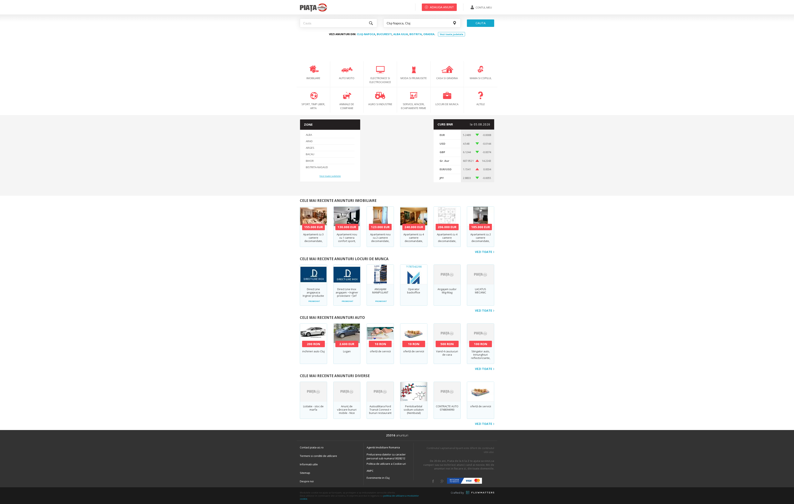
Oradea (428, 34)
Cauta (480, 23)
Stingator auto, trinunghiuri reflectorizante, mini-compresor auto (480, 358)
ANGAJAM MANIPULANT (380, 290)
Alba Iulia (400, 34)
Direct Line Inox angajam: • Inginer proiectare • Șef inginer (347, 294)
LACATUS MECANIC (480, 290)
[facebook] (433, 481)
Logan (347, 351)
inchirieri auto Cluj (313, 351)
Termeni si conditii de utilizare (318, 456)
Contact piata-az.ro (312, 447)
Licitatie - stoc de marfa (313, 408)
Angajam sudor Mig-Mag (447, 290)
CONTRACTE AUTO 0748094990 (447, 408)
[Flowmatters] (480, 492)
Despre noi (307, 481)
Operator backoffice (413, 290)
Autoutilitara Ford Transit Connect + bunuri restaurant (380, 410)
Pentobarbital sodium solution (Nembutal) (414, 410)
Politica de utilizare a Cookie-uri (386, 464)
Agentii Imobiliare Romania (383, 447)
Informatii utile (309, 464)
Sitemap (305, 473)
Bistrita (415, 34)
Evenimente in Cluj (378, 478)
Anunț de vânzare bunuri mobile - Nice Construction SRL (346, 411)
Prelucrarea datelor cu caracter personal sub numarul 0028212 (386, 456)
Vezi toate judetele (451, 34)
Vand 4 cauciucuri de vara (447, 353)
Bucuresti (384, 34)
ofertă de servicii (380, 351)
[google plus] (442, 481)
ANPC (370, 471)
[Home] (313, 11)
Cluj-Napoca (366, 34)
